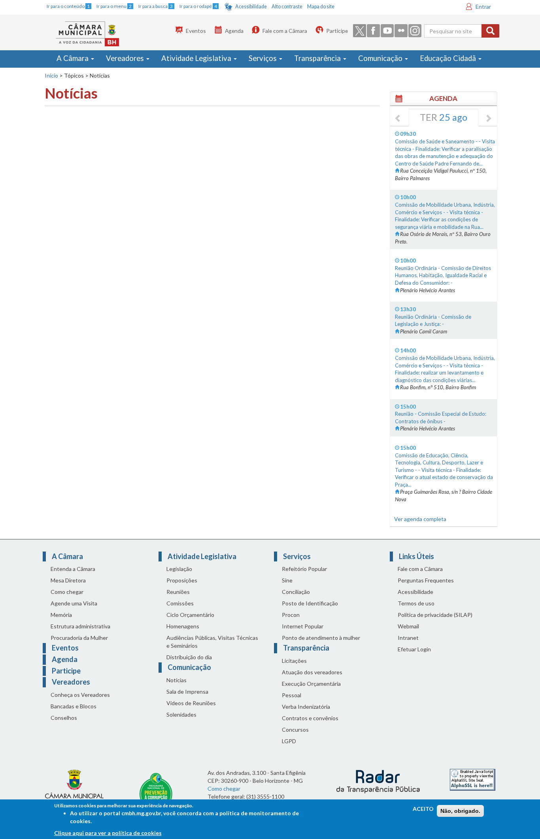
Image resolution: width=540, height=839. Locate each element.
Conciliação (296, 591)
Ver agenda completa (420, 519)
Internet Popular (302, 626)
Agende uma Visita (74, 603)
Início (51, 75)
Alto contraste (287, 7)
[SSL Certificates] (472, 779)
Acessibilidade (251, 7)
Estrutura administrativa (80, 626)
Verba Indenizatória (306, 706)
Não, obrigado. (460, 811)
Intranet (408, 637)
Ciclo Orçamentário (190, 614)
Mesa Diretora (68, 580)
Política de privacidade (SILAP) (435, 614)
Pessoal (291, 695)
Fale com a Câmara (284, 30)
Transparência (318, 58)
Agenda (234, 30)
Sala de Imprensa (187, 691)
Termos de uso (416, 603)
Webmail (408, 626)
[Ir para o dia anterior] (398, 119)
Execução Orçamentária (311, 683)
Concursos (295, 729)
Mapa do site (320, 7)
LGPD (289, 741)
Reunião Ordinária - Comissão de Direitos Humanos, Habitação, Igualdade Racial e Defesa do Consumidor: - (443, 275)
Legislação (179, 568)
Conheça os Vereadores (80, 694)
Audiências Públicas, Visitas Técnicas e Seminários (212, 641)
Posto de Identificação (310, 603)
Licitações (294, 660)
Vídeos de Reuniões (191, 703)
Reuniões (178, 591)
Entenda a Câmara (73, 568)
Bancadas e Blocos (73, 706)
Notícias (176, 680)
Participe (337, 30)
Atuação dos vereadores (312, 672)
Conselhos (64, 717)
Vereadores (125, 58)
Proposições (181, 580)
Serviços (263, 58)
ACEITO (423, 808)
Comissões (180, 603)
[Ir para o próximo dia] (488, 119)
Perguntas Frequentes (426, 580)
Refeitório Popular (304, 568)
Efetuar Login (414, 649)
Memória (61, 614)
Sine (287, 580)
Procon (291, 614)
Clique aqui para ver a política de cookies (108, 832)
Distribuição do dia (189, 657)
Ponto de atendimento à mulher (321, 637)
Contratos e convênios (310, 718)
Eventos (196, 30)
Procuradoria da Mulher (79, 637)
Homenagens (182, 626)
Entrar (483, 6)
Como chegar (67, 591)
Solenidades (181, 714)
